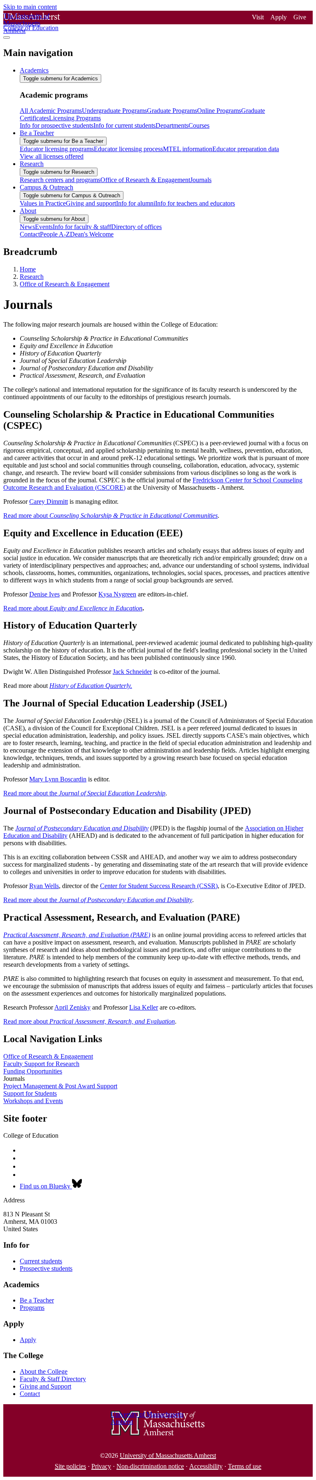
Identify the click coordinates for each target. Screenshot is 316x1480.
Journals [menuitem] (200, 179)
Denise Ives (44, 594)
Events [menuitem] (44, 226)
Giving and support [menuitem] (91, 203)
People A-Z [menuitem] (55, 234)
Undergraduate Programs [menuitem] (114, 110)
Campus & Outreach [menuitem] (46, 187)
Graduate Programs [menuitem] (172, 110)
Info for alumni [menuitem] (135, 203)
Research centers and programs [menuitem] (60, 179)
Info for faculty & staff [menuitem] (82, 226)
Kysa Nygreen (117, 594)
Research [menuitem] (32, 163)
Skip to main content (30, 6)
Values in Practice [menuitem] (43, 203)
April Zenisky (72, 1007)
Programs (32, 1307)
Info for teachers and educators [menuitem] (195, 203)
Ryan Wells (44, 885)
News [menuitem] (27, 226)
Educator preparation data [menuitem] (245, 148)
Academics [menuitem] (34, 70)
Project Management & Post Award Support (60, 1086)
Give (299, 17)
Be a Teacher (37, 1300)
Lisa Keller (143, 1007)
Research (32, 276)
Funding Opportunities (32, 1071)
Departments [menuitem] (172, 125)
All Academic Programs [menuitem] (51, 110)
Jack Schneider (132, 671)
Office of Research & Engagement (64, 284)
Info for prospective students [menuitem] (56, 125)
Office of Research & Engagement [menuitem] (145, 179)
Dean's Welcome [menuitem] (92, 234)
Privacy (101, 1466)
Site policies (70, 1466)
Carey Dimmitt (48, 501)
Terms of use (244, 1466)
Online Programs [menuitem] (219, 110)
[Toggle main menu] (6, 37)
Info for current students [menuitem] (124, 125)
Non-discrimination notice (150, 1466)
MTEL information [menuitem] (187, 148)
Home (28, 269)
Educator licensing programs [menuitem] (57, 148)
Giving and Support (45, 1386)
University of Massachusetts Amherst (168, 1455)
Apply (278, 17)
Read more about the (84, 793)
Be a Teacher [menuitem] (37, 132)
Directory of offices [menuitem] (136, 226)
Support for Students (30, 1093)
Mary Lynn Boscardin (57, 779)
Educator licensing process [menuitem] (128, 148)
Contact (30, 1393)
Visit (258, 17)
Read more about (110, 515)
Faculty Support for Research (41, 1063)
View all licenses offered (52, 156)
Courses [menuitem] (198, 125)
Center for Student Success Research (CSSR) (159, 885)
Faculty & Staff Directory (53, 1378)
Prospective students (46, 1268)
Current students (41, 1261)
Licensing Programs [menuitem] (75, 118)
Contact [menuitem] (30, 234)
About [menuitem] (28, 210)
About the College (43, 1371)
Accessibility (206, 1466)
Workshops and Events (33, 1100)
